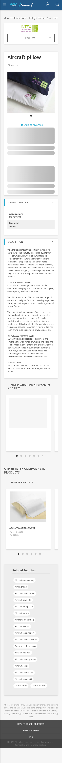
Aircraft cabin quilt (23, 679)
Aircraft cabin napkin (24, 633)
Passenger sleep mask (25, 646)
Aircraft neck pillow (24, 606)
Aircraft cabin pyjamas (25, 659)
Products (29, 38)
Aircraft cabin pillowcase (26, 639)
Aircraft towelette (23, 600)
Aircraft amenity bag (24, 580)
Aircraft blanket (22, 626)
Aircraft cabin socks (24, 672)
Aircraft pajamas (22, 652)
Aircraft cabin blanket (25, 593)
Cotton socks (21, 685)
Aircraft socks (21, 665)
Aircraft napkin (22, 613)
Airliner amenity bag (24, 619)
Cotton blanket (38, 685)
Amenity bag (21, 586)
